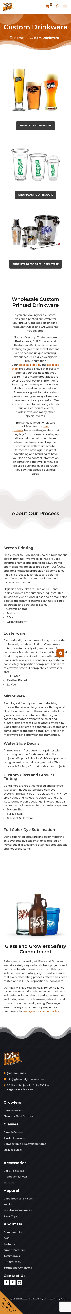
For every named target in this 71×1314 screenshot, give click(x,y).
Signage (9, 1182)
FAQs (7, 1238)
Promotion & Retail (16, 1176)
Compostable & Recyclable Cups (25, 1143)
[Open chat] (60, 653)
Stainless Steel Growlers (19, 1116)
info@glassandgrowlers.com (25, 1079)
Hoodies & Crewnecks (18, 1210)
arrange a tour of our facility (40, 1011)
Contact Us (14, 1276)
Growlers (12, 1102)
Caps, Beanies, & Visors (18, 1198)
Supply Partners (14, 1250)
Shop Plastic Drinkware (35, 194)
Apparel (11, 1190)
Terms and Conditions (18, 1267)
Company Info (13, 1232)
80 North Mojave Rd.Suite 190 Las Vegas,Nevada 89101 (28, 1087)
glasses (23, 364)
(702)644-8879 (16, 1073)
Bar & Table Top (14, 1170)
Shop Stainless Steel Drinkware (35, 264)
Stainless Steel (13, 1149)
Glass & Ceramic (14, 1132)
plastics (35, 364)
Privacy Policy (12, 1261)
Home (19, 38)
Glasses (11, 1124)
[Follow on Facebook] (6, 1282)
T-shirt (8, 1204)
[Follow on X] (13, 1282)
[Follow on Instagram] (19, 1282)
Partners (9, 1244)
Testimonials (12, 1255)
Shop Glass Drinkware (35, 125)
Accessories (15, 1163)
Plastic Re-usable (15, 1138)
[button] (11, 1302)
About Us (13, 1224)
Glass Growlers (13, 1110)
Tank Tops (10, 1216)
